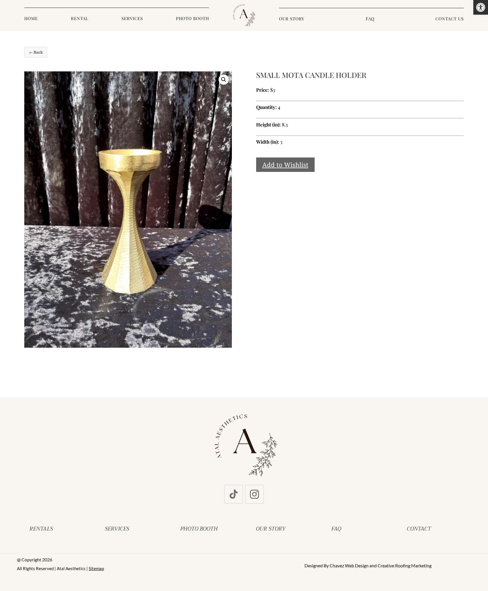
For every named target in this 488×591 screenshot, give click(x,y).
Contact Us (449, 19)
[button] (480, 7)
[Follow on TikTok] (233, 494)
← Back (36, 52)
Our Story (291, 19)
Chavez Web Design (349, 565)
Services (132, 18)
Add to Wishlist (285, 164)
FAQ (370, 19)
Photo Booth (192, 18)
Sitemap (96, 568)
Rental (79, 18)
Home (31, 18)
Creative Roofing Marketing (405, 565)
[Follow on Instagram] (254, 494)
